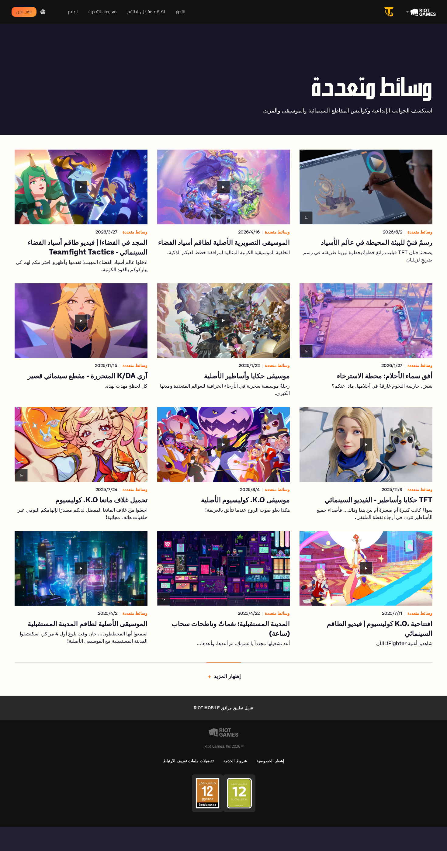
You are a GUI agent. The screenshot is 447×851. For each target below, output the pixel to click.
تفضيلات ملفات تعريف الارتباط (188, 761)
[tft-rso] (390, 11)
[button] (366, 212)
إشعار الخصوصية (270, 761)
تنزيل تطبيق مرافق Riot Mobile (223, 708)
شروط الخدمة (235, 761)
